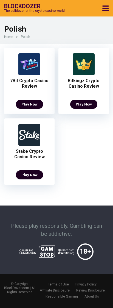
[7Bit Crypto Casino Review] (29, 73)
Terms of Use (58, 284)
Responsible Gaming (62, 296)
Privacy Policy (86, 284)
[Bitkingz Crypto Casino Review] (84, 73)
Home (8, 37)
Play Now (29, 104)
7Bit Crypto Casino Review (29, 83)
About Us (91, 296)
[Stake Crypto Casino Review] (29, 144)
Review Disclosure (90, 290)
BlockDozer (22, 6)
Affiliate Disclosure (55, 290)
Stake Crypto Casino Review (29, 154)
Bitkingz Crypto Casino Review (84, 83)
